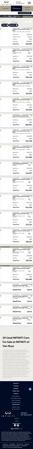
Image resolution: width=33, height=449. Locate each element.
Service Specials (16, 409)
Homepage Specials (16, 402)
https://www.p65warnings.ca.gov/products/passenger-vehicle (13, 440)
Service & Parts (16, 404)
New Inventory (15, 396)
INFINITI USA (16, 391)
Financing (16, 386)
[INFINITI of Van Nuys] (12, 2)
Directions (15, 388)
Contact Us (16, 383)
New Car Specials (16, 400)
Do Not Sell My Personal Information (11, 445)
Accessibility (12, 444)
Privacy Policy (19, 444)
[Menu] (29, 3)
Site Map (27, 444)
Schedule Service (27, 8)
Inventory (15, 393)
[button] (30, 389)
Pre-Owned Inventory (16, 398)
